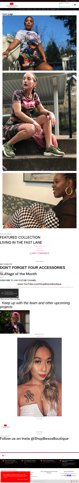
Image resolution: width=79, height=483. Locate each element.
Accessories (29, 9)
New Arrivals (22, 9)
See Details (7, 464)
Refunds (32, 472)
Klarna (31, 474)
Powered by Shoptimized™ (39, 481)
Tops (39, 9)
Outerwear (53, 9)
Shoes (58, 9)
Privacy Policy (20, 479)
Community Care (33, 476)
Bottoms (35, 9)
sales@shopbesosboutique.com (51, 475)
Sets (48, 9)
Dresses (44, 9)
